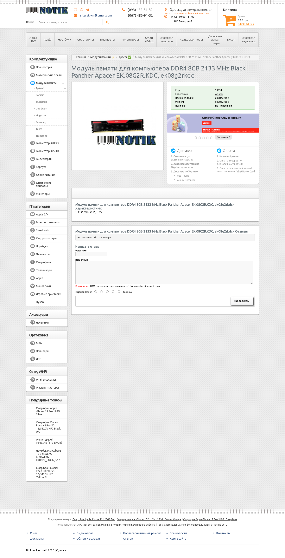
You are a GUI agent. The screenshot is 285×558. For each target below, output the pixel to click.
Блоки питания (45, 174)
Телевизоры (130, 39)
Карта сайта (178, 538)
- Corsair (39, 95)
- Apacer (39, 88)
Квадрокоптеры (191, 39)
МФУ (39, 343)
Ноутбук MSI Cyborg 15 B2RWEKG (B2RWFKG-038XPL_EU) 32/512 (48, 455)
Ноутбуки (64, 39)
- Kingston (40, 115)
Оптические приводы (44, 184)
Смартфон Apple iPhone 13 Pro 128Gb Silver (48, 411)
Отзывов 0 (223, 137)
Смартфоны (85, 39)
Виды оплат (85, 533)
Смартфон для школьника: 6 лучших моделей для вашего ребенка (117, 524)
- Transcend (41, 135)
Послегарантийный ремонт (142, 533)
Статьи (128, 538)
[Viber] (75, 10)
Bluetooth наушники (249, 39)
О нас (33, 533)
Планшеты (107, 39)
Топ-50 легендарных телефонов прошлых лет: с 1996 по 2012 (192, 524)
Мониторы (43, 193)
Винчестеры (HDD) (48, 143)
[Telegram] (86, 10)
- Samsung (40, 122)
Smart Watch (149, 39)
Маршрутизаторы (47, 387)
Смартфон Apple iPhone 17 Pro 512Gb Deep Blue (210, 519)
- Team (38, 129)
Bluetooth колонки (166, 39)
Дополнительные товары (215, 40)
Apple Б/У (33, 39)
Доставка (37, 538)
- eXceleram (41, 101)
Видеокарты (44, 159)
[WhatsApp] (80, 10)
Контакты (223, 533)
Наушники (42, 322)
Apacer (219, 94)
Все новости (178, 533)
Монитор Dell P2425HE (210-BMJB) (49, 441)
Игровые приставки (48, 294)
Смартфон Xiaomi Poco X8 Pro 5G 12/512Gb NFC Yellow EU (47, 472)
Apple (48, 39)
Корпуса (41, 166)
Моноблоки (43, 286)
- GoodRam (40, 108)
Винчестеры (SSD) (47, 151)
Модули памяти (46, 83)
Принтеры (42, 351)
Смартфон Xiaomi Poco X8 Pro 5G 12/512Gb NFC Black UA (48, 427)
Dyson (231, 39)
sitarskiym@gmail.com (96, 15)
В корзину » (246, 24)
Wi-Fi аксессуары (46, 379)
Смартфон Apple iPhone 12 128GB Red (94, 519)
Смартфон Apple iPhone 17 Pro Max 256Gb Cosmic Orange (149, 519)
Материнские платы (49, 75)
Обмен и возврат (88, 538)
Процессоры (44, 67)
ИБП (38, 359)
